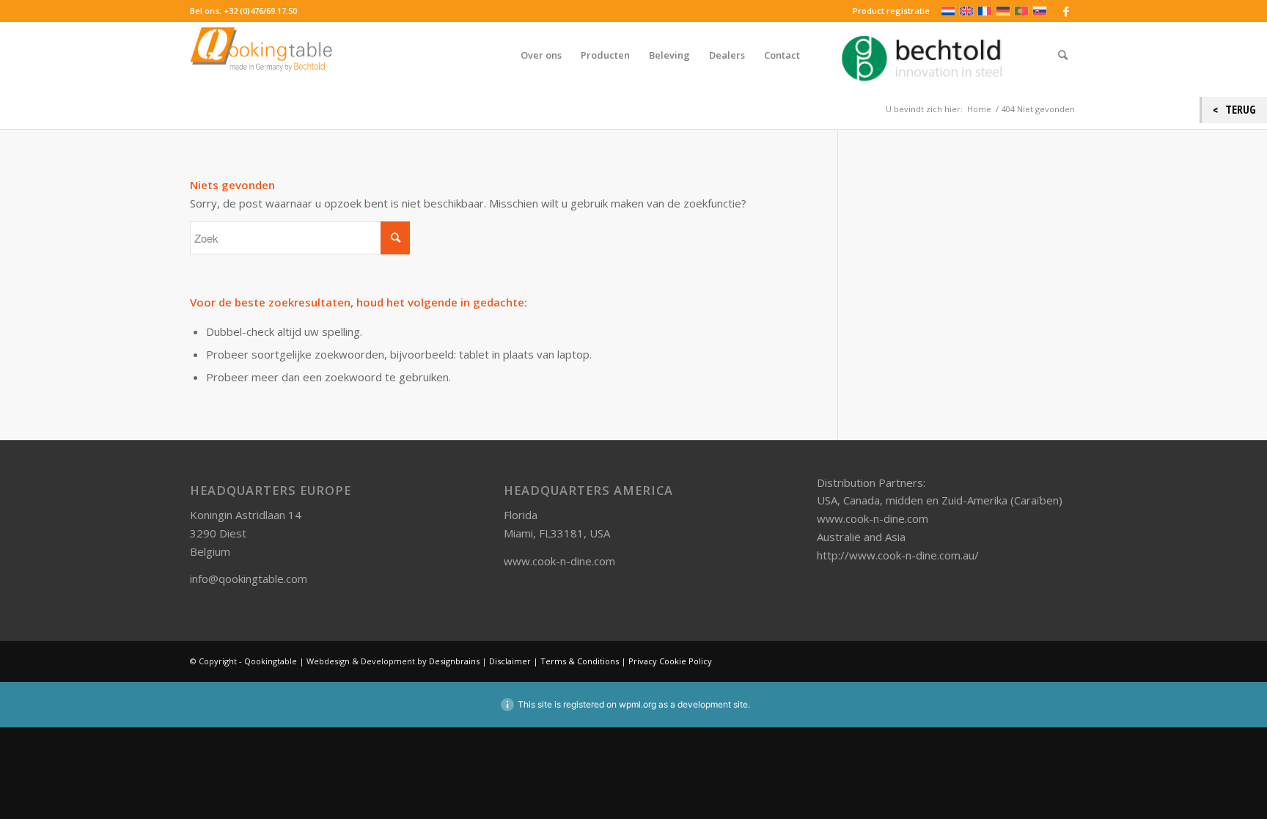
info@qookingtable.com (248, 578)
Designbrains (455, 660)
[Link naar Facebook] (1066, 11)
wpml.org (637, 704)
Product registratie (891, 10)
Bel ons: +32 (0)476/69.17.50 (243, 10)
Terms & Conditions (579, 660)
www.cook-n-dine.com (559, 561)
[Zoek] (1063, 55)
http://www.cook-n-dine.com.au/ (898, 555)
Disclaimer (510, 660)
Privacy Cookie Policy (670, 660)
